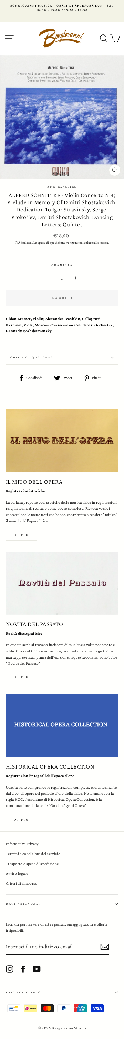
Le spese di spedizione (49, 242)
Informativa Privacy (22, 843)
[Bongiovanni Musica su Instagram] (9, 969)
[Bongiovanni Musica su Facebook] (23, 969)
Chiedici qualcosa (31, 357)
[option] (62, 8)
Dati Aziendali (23, 904)
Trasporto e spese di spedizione (32, 863)
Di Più (21, 819)
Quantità (62, 265)
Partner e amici (24, 992)
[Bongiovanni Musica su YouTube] (37, 969)
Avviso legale (17, 873)
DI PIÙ (21, 677)
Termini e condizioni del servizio (33, 853)
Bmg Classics (62, 186)
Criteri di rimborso (22, 883)
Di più (21, 535)
